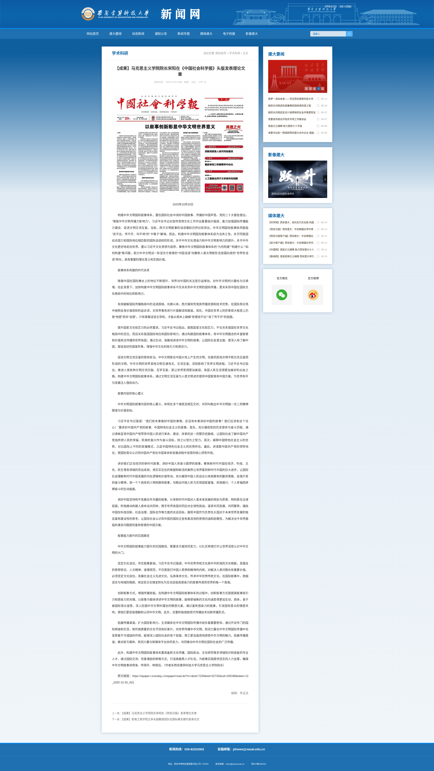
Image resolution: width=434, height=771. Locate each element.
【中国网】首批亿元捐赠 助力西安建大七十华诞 (292, 249)
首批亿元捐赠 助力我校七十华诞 (285, 126)
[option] (297, 76)
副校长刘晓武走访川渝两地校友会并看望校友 (292, 112)
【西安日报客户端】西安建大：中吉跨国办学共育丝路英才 (292, 236)
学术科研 (234, 53)
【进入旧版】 (345, 6)
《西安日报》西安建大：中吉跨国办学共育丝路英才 (292, 229)
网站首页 (93, 33)
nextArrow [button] (325, 179)
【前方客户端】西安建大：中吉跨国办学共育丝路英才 (292, 242)
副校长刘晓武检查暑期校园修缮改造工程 (289, 105)
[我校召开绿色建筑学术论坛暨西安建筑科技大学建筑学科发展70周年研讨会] (297, 76)
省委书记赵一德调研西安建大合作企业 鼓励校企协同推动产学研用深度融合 (292, 132)
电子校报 (229, 33)
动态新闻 (138, 33)
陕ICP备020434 (258, 764)
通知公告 (161, 33)
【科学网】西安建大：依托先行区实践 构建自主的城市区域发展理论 (292, 222)
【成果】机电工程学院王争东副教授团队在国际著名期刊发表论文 (160, 719)
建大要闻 (115, 33)
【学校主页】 (330, 6)
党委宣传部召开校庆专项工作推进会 (287, 119)
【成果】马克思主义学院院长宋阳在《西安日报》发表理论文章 (159, 713)
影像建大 (252, 33)
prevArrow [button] (270, 179)
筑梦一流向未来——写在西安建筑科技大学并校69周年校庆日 (292, 98)
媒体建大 (206, 33)
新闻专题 (183, 33)
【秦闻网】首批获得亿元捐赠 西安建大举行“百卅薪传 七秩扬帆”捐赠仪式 (292, 256)
